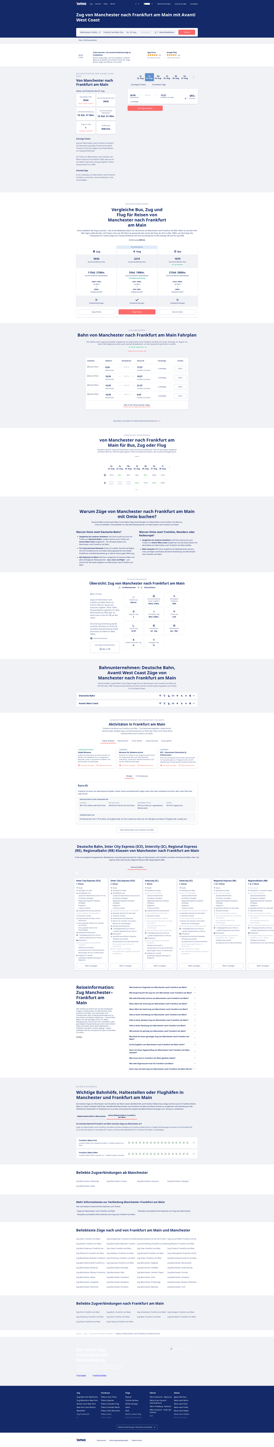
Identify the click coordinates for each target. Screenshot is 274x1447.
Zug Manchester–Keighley (147, 1263)
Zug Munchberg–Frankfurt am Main (182, 1258)
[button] (132, 32)
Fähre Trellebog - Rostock (160, 1406)
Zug (91, 4)
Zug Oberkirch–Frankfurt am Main (90, 1253)
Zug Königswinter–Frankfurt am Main (122, 1239)
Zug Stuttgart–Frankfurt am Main (180, 1312)
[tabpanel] (137, 922)
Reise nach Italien (181, 1410)
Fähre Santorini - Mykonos (161, 1397)
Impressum (101, 1440)
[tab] (138, 84)
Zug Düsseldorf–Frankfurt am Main (181, 1317)
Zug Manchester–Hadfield (147, 1268)
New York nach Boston (86, 1407)
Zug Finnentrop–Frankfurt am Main (121, 1258)
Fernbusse (105, 1393)
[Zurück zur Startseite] (83, 4)
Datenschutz (137, 1440)
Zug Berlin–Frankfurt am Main (119, 1312)
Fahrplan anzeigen (86, 131)
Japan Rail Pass (180, 1397)
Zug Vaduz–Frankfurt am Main (149, 1258)
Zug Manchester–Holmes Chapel (150, 1272)
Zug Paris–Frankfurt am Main (88, 1312)
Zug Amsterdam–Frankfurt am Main (151, 1312)
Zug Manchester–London (117, 1181)
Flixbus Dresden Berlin (110, 1407)
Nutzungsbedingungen (118, 1440)
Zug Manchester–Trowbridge (148, 1282)
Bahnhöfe (81, 1410)
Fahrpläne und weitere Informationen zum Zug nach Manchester (164, 1211)
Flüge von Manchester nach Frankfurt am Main (96, 1211)
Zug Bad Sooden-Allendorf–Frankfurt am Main (125, 1244)
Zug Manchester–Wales (85, 1277)
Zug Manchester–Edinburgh (87, 1181)
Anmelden (194, 4)
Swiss (127, 1407)
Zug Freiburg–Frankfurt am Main (120, 1321)
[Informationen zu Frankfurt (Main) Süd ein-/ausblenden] (194, 1142)
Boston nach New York (86, 1404)
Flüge (106, 4)
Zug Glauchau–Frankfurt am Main (120, 1263)
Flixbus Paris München (110, 1410)
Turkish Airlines (131, 1400)
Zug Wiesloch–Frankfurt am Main (180, 1244)
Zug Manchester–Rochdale (117, 1268)
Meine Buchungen (164, 4)
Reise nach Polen (181, 1407)
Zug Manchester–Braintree (87, 1268)
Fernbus (98, 4)
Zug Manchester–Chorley (177, 1272)
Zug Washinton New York (87, 1400)
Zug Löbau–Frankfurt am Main (119, 1248)
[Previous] (104, 467)
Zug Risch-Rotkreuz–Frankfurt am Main (92, 1248)
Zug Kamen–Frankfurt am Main (88, 1244)
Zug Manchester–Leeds (85, 1186)
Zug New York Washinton (87, 1397)
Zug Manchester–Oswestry (178, 1277)
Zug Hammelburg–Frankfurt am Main (152, 1244)
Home (78, 1333)
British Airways (131, 1404)
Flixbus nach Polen (109, 1397)
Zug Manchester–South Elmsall (179, 1268)
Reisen (177, 1393)
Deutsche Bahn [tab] (137, 867)
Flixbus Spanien (107, 1400)
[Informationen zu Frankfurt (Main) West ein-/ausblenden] (194, 1154)
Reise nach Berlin (181, 1400)
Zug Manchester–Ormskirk (117, 1287)
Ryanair (128, 1397)
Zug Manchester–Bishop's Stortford (90, 1272)
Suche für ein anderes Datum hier (137, 407)
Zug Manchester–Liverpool (148, 1181)
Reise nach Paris (181, 1404)
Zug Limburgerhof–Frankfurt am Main (182, 1253)
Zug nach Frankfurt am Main (101, 1333)
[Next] (193, 77)
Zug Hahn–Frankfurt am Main (88, 1239)
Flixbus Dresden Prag (110, 1404)
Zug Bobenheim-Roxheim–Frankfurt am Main (94, 1258)
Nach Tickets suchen (85, 103)
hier (159, 421)
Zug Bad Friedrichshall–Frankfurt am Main (93, 1263)
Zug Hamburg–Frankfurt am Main (90, 1317)
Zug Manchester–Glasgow (178, 1181)
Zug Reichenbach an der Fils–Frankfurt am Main (156, 1239)
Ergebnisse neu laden (135, 351)
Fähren (112, 4)
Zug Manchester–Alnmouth (87, 1287)
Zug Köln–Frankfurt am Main (118, 1317)
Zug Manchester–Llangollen (87, 1282)
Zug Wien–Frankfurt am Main (149, 1317)
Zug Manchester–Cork (176, 1287)
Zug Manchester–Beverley (147, 1287)
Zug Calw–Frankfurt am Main (148, 1248)
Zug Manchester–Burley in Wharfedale (182, 1282)
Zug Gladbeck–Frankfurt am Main (120, 1253)
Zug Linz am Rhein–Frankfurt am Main (182, 1239)
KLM (127, 1410)
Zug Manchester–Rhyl (115, 1272)
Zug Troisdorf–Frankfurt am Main (180, 1248)
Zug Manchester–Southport (118, 1277)
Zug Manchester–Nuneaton (118, 1282)
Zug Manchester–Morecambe (179, 1263)
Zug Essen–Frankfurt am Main (88, 1321)
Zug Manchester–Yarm (146, 1277)
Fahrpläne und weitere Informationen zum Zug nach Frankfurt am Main (106, 1214)
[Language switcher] (148, 4)
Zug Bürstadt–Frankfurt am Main (150, 1253)
